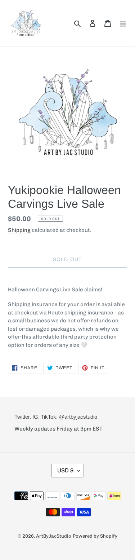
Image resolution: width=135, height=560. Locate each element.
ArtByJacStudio (53, 536)
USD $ (65, 470)
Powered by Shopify (95, 536)
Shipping (19, 230)
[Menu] (122, 23)
